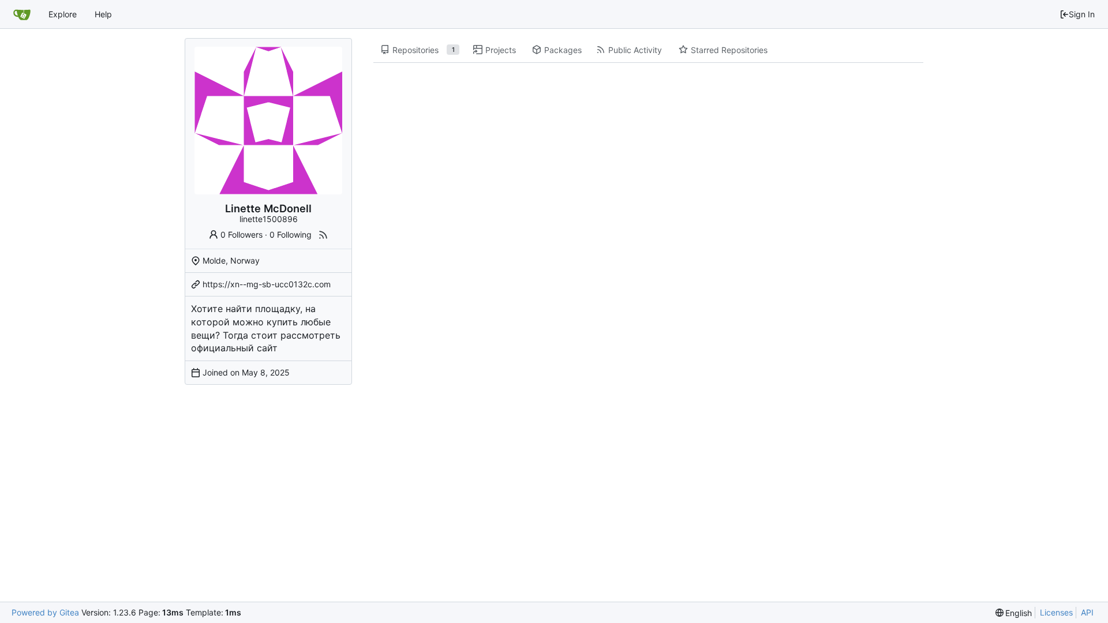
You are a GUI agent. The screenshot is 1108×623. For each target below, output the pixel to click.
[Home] (22, 14)
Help (103, 14)
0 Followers (241, 234)
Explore (62, 14)
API (1087, 612)
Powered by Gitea (45, 612)
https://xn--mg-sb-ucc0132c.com (267, 284)
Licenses (1056, 612)
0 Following (290, 234)
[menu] (1013, 613)
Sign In (1082, 14)
